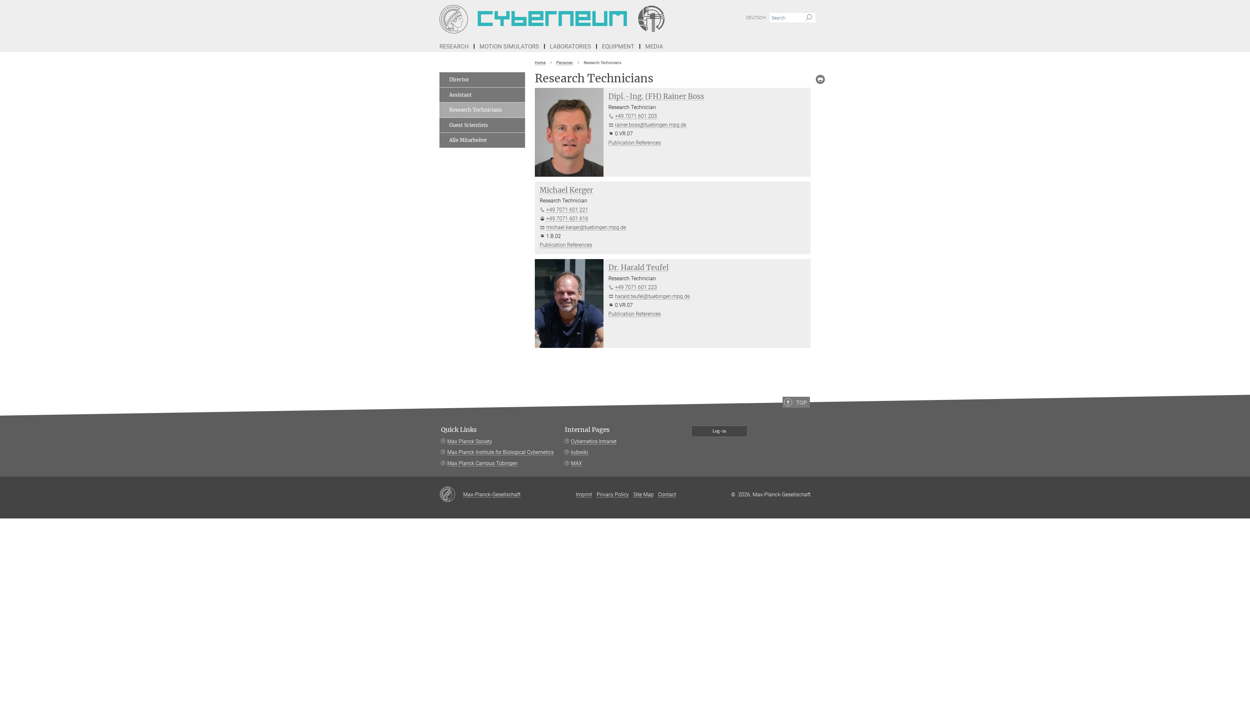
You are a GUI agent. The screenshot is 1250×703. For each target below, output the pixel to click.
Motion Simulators (509, 46)
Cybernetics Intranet (594, 441)
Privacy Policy (613, 494)
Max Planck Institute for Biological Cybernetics (500, 452)
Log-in (719, 431)
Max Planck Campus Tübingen (482, 463)
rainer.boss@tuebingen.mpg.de (650, 125)
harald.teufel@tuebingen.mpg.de (652, 296)
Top (801, 402)
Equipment (618, 46)
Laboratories (570, 46)
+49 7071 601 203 (636, 116)
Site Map (643, 494)
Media (654, 46)
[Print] (820, 79)
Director (459, 79)
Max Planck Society (469, 441)
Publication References (634, 143)
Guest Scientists (468, 125)
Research (454, 46)
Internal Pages (587, 430)
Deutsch (756, 17)
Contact (667, 494)
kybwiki (579, 452)
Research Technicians (475, 110)
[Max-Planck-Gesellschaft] (451, 495)
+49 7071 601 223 (636, 287)
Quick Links (459, 430)
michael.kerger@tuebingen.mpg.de (586, 227)
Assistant (460, 95)
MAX (576, 463)
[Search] (808, 17)
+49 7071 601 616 (567, 218)
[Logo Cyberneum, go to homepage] (561, 19)
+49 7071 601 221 (567, 210)
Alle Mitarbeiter (468, 140)
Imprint (584, 494)
